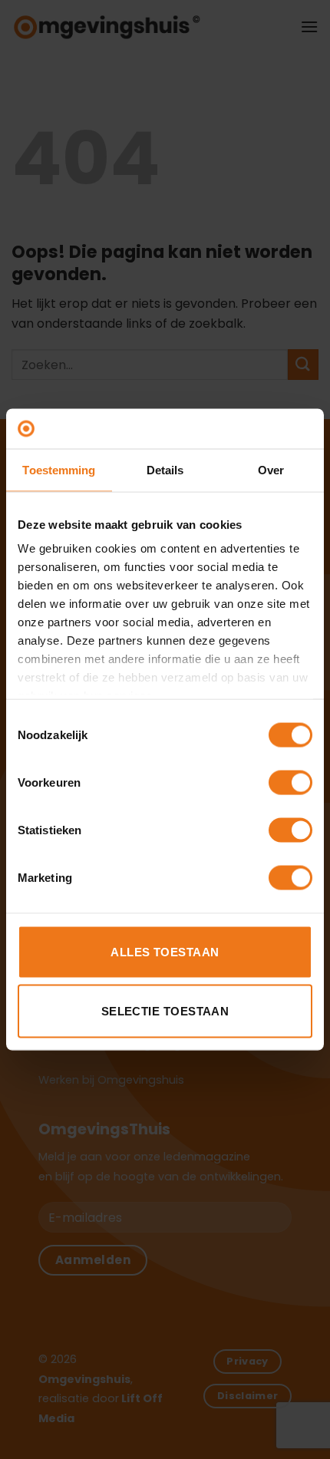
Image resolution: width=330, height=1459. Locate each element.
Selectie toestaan (165, 1011)
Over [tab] (271, 469)
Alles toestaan (165, 951)
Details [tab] (165, 469)
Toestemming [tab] (58, 469)
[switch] (290, 782)
